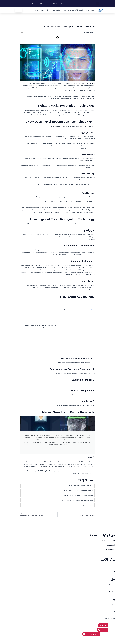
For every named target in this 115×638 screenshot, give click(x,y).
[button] (97, 3)
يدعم (36, 10)
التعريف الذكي (90, 10)
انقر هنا (57, 449)
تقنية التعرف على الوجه (88, 83)
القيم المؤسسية (111, 545)
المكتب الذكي (56, 10)
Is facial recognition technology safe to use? (81, 485)
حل (48, 10)
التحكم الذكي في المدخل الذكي (73, 10)
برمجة (27, 3)
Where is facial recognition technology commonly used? (77, 500)
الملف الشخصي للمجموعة (108, 540)
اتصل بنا (34, 3)
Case (42, 10)
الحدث (113, 571)
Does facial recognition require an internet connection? (78, 495)
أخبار (113, 565)
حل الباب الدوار (111, 591)
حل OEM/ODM (111, 584)
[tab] (58, 486)
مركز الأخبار (42, 3)
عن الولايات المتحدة (52, 3)
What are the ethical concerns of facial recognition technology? (75, 505)
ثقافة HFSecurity (110, 549)
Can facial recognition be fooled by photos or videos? (78, 490)
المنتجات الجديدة (63, 3)
